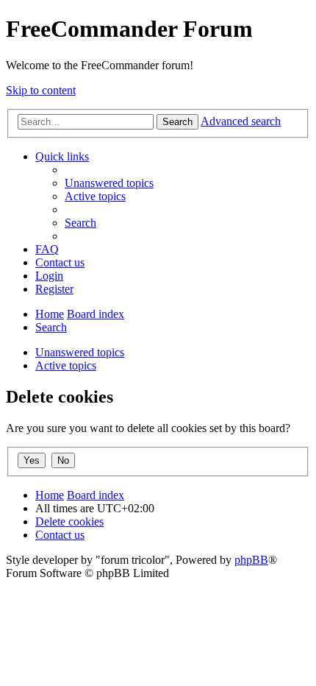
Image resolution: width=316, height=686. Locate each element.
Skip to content (41, 90)
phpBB (251, 560)
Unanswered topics (79, 352)
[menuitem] (109, 183)
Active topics (65, 365)
